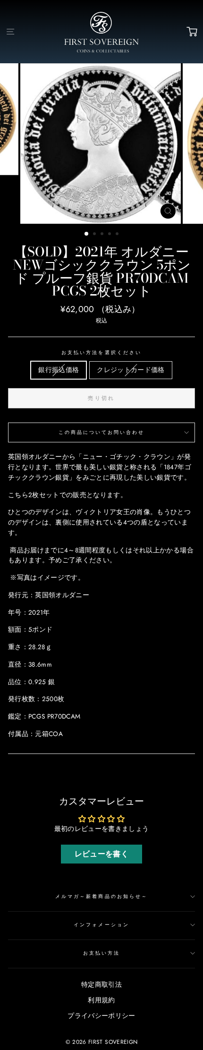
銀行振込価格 (58, 369)
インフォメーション (101, 924)
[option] (101, 143)
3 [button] (103, 234)
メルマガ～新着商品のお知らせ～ (101, 896)
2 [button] (95, 234)
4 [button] (110, 234)
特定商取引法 (101, 984)
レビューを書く (101, 853)
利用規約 (101, 1000)
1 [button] (87, 234)
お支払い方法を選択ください (101, 352)
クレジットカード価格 (130, 369)
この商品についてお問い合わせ (102, 432)
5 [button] (118, 234)
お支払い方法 (101, 953)
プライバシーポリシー (101, 1015)
